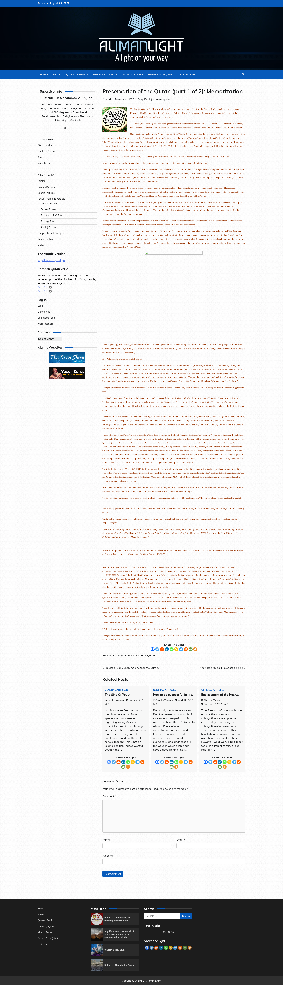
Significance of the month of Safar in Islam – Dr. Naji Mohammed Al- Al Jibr (119, 934)
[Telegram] (181, 649)
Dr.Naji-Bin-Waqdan (157, 99)
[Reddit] (162, 649)
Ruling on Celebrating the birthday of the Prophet (117, 919)
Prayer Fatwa (48, 209)
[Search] (243, 74)
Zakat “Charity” (46, 175)
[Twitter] (157, 649)
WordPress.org (46, 323)
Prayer (41, 169)
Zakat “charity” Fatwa (53, 215)
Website (107, 855)
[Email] (191, 649)
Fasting (42, 181)
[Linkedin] (167, 649)
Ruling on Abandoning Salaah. (120, 965)
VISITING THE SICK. (114, 950)
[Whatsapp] (172, 649)
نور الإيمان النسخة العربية (51, 260)
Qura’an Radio (77, 74)
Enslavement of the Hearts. (220, 695)
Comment (109, 796)
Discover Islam (45, 145)
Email (180, 839)
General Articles (124, 655)
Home (44, 74)
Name (107, 839)
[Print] (186, 649)
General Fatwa (49, 203)
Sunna (41, 157)
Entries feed (44, 311)
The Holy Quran (145, 655)
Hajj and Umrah (46, 187)
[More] (195, 649)
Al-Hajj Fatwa (48, 227)
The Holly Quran (105, 74)
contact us (187, 74)
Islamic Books (132, 74)
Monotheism (44, 163)
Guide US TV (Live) (161, 74)
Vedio (57, 74)
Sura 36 (42, 287)
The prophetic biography (51, 233)
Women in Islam (46, 239)
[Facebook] (153, 649)
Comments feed (46, 317)
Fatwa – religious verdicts (51, 198)
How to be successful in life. (173, 695)
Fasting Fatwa (49, 221)
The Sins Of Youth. (118, 695)
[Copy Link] (176, 649)
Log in (41, 306)
